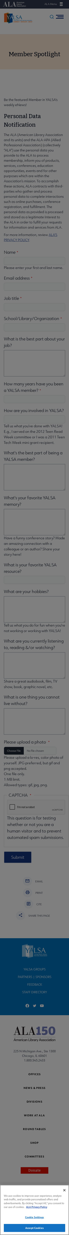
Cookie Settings (34, 1217)
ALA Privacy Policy (36, 1207)
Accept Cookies (34, 1227)
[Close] (64, 1190)
